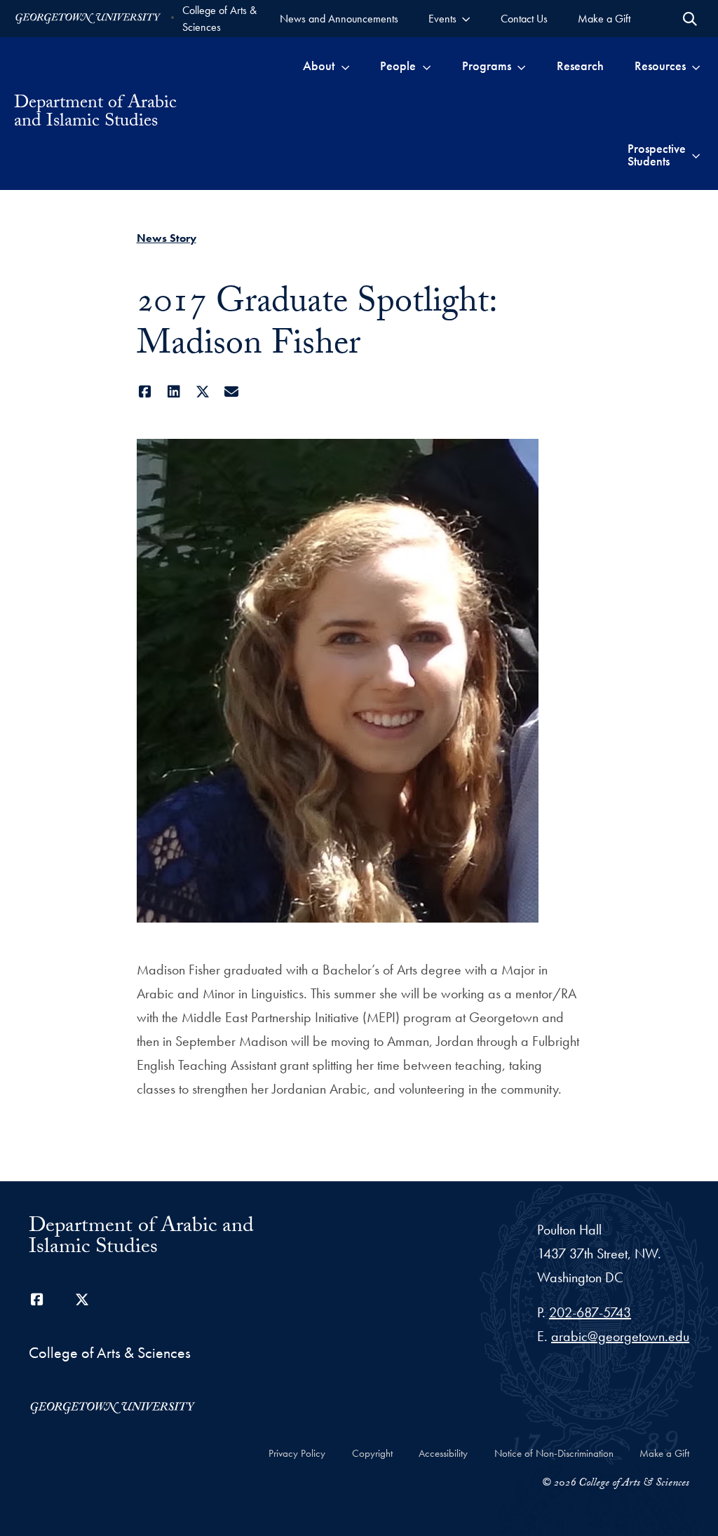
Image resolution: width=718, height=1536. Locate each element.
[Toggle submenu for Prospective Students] (696, 155)
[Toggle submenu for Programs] (521, 66)
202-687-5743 (590, 1312)
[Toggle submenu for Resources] (696, 66)
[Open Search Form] (690, 19)
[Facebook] (145, 392)
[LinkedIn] (174, 392)
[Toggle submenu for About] (345, 66)
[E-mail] (232, 392)
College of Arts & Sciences (219, 18)
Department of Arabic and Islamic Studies (95, 113)
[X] (203, 392)
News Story (166, 238)
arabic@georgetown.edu (620, 1336)
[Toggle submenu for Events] (466, 18)
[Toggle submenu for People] (426, 66)
